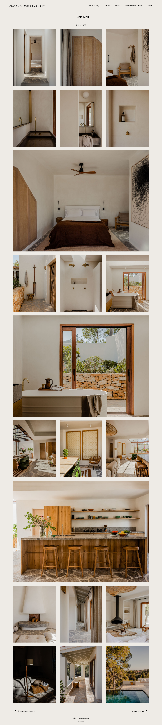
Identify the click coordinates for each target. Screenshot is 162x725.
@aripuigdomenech (81, 718)
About (150, 6)
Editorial (107, 6)
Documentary (93, 6)
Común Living (138, 711)
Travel (117, 6)
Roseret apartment (26, 711)
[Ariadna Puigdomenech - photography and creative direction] (27, 6)
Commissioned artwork (134, 6)
